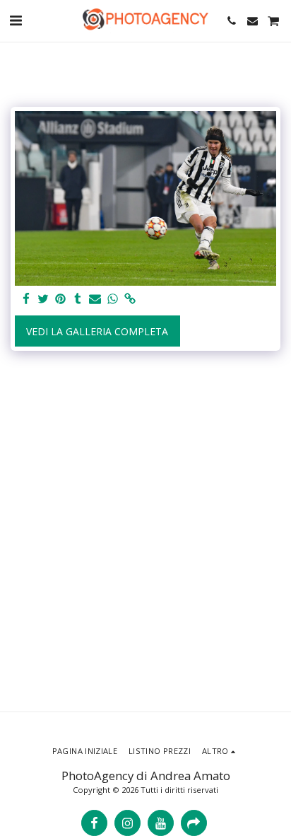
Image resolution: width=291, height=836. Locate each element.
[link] (130, 299)
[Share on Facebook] (26, 299)
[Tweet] (43, 299)
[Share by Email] (95, 299)
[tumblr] (78, 299)
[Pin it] (60, 299)
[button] (16, 20)
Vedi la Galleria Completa (97, 331)
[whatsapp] (113, 299)
